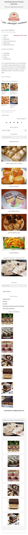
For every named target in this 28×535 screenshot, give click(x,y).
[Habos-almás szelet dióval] (14, 161)
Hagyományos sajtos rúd (13, 106)
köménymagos (7, 112)
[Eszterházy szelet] (14, 208)
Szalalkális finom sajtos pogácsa (13, 92)
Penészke (5, 301)
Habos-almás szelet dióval (14, 163)
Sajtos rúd (3, 105)
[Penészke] (7, 338)
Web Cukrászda (14, 17)
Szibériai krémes (6, 299)
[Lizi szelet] (7, 352)
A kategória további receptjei (14, 410)
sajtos (12, 112)
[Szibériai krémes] (7, 324)
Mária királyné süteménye (9, 308)
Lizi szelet (5, 303)
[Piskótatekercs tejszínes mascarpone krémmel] (7, 366)
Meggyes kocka (14, 141)
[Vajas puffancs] (14, 184)
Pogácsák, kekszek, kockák (11, 110)
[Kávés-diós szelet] (7, 407)
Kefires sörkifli (14, 253)
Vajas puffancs (14, 186)
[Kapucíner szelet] (7, 393)
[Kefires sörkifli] (14, 250)
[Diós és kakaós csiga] (14, 230)
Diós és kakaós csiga (14, 233)
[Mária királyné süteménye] (7, 379)
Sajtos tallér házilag (4, 92)
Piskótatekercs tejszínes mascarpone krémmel (13, 306)
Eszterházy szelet (14, 211)
